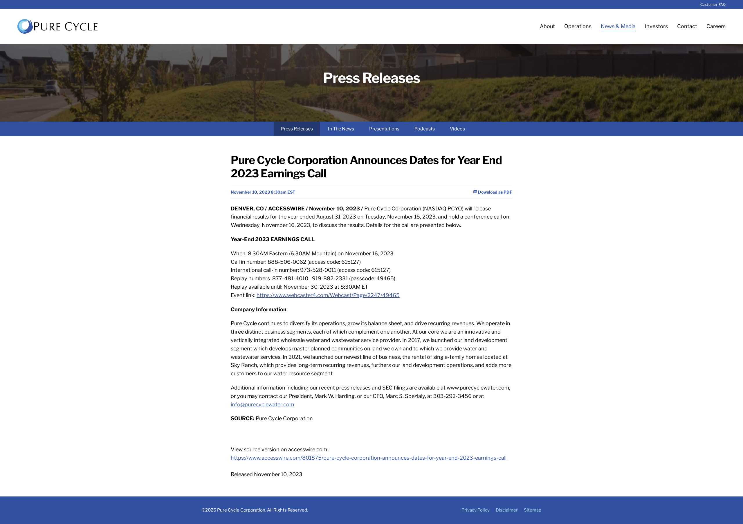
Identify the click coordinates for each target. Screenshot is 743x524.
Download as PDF (494, 192)
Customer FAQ (713, 4)
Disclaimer (507, 510)
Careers (716, 26)
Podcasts (424, 129)
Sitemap (532, 510)
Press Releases (297, 129)
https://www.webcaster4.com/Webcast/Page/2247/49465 (328, 295)
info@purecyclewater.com (262, 404)
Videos (457, 129)
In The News (341, 129)
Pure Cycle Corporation (241, 510)
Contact (687, 26)
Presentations (384, 129)
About (547, 26)
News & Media (618, 26)
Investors (656, 26)
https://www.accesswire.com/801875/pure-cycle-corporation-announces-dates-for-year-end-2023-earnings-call (368, 458)
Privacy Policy (475, 510)
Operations (577, 26)
